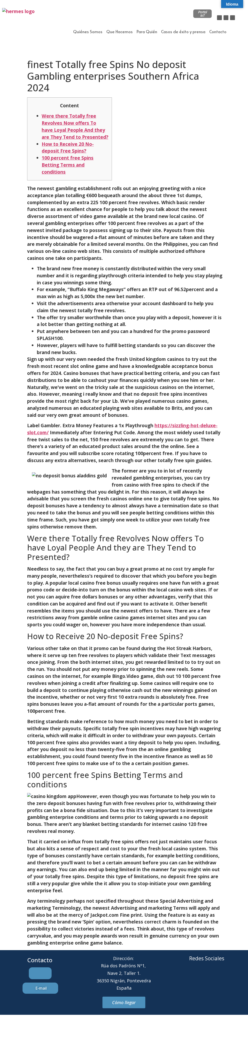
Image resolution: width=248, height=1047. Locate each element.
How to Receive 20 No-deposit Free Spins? (68, 147)
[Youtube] (227, 977)
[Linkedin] (232, 17)
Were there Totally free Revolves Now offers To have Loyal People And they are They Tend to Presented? (75, 126)
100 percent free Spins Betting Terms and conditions (67, 165)
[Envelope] (200, 977)
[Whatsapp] (213, 977)
